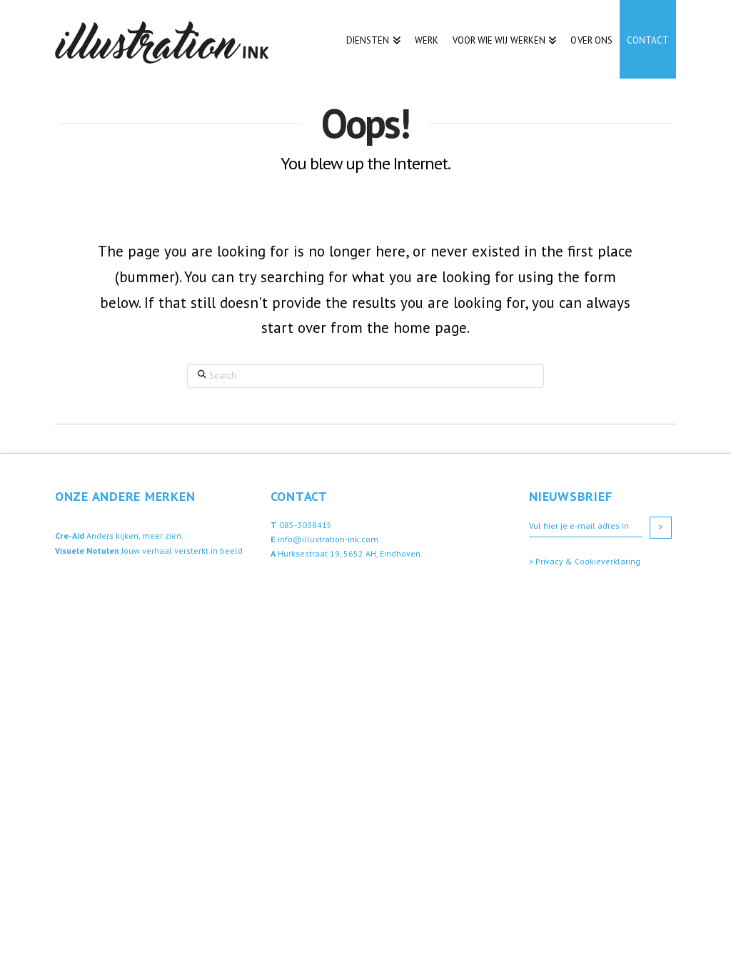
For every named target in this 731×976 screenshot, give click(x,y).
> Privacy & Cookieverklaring (584, 561)
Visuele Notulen (87, 550)
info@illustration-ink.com (328, 539)
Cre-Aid (69, 535)
